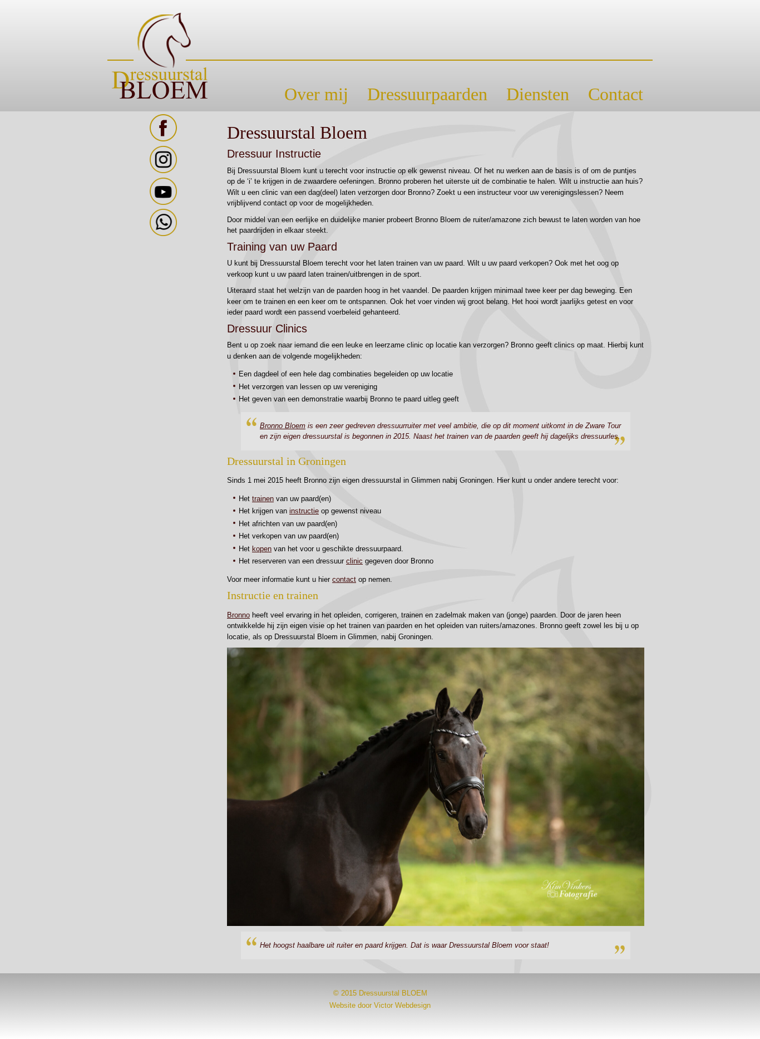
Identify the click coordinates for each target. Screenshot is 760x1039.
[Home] (380, 56)
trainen (263, 498)
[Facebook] (163, 139)
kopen (262, 549)
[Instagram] (163, 170)
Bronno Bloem (282, 426)
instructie (304, 511)
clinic (354, 561)
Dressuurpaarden (427, 94)
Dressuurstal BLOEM (393, 993)
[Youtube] (163, 202)
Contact (615, 94)
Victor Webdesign (402, 1005)
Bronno (238, 615)
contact (344, 579)
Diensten (537, 94)
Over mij (316, 94)
